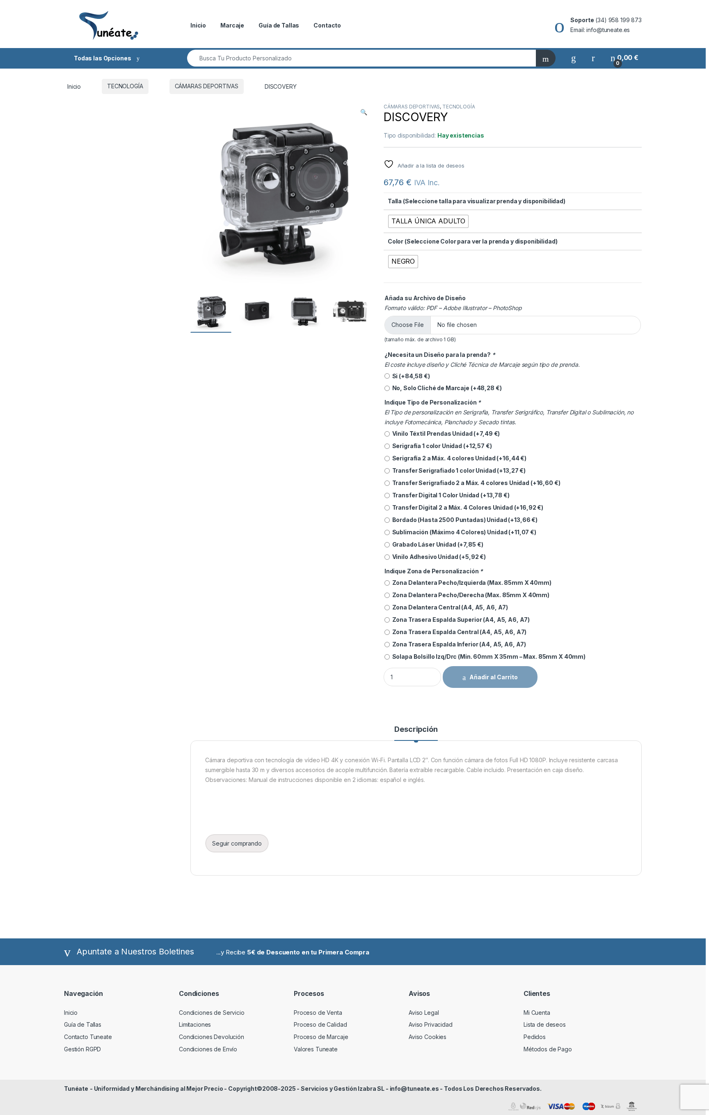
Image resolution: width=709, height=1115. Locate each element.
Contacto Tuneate (88, 1036)
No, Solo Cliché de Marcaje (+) (446, 387)
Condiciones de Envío (208, 1049)
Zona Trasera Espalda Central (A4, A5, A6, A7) (458, 631)
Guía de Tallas (278, 25)
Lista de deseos (545, 1024)
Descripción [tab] (415, 729)
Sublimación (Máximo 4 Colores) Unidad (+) (463, 532)
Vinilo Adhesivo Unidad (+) (438, 556)
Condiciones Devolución (211, 1036)
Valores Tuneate (316, 1049)
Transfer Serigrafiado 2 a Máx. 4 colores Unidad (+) (475, 482)
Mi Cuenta (537, 1012)
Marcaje (232, 25)
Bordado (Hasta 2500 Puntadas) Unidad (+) (463, 519)
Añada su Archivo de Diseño (425, 297)
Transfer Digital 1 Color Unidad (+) (450, 495)
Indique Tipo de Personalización (432, 402)
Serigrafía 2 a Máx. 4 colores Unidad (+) (458, 458)
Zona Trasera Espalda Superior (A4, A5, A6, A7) (460, 619)
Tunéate (76, 1088)
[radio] (428, 221)
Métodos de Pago (548, 1049)
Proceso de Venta (318, 1012)
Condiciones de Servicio (212, 1012)
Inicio (198, 25)
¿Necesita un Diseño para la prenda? (439, 354)
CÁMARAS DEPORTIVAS (206, 86)
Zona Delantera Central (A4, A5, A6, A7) (449, 607)
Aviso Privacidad (431, 1024)
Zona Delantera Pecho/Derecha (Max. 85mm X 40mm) (469, 594)
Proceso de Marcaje (321, 1036)
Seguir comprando (237, 843)
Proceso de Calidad (320, 1024)
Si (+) (410, 375)
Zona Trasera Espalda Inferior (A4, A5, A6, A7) (458, 644)
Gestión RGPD (82, 1049)
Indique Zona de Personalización (433, 571)
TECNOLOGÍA (125, 86)
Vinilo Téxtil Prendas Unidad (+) (445, 433)
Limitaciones (195, 1024)
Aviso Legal (424, 1012)
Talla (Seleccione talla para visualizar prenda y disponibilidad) (476, 201)
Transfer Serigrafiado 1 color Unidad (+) (458, 470)
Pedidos (535, 1036)
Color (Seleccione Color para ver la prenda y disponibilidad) (473, 241)
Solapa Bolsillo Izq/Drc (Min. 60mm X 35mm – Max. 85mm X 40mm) (487, 656)
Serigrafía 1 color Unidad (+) (441, 445)
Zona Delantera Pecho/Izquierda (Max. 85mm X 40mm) (470, 582)
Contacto (327, 25)
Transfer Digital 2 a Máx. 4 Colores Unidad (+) (466, 507)
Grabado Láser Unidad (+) (436, 544)
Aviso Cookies (427, 1036)
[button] (363, 112)
